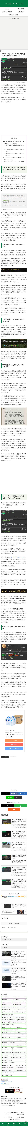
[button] (18, 797)
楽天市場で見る (14, 744)
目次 (12, 138)
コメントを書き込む (14, 923)
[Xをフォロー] (7, 805)
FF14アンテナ (5, 1083)
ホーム (7, 1114)
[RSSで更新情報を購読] (14, 809)
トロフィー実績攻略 (7, 1117)
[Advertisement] (14, 34)
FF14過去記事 (6, 757)
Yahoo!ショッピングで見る (14, 748)
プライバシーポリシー (14, 1119)
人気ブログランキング (6, 1081)
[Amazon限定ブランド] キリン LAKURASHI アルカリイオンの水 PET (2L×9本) (14, 734)
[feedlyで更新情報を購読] (20, 805)
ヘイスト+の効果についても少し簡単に (15, 161)
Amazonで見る (14, 740)
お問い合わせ (21, 1117)
